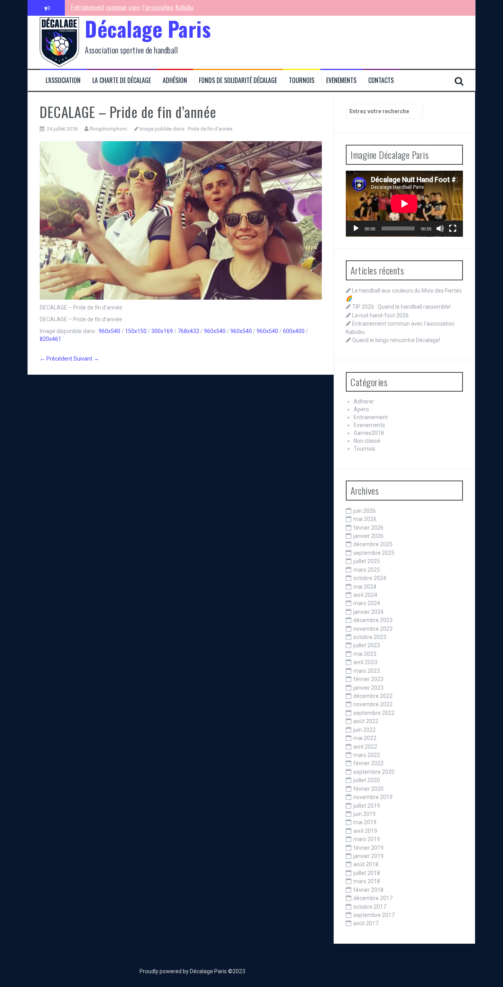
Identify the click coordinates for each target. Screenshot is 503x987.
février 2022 (368, 763)
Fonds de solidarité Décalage (238, 80)
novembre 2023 (373, 629)
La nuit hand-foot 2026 (380, 315)
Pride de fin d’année (210, 129)
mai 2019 (364, 822)
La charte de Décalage (121, 80)
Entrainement (371, 417)
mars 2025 (366, 570)
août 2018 (365, 864)
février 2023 (368, 679)
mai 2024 (364, 587)
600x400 (294, 331)
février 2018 (368, 890)
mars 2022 (366, 755)
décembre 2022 (373, 696)
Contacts (381, 80)
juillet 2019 (366, 806)
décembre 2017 (373, 898)
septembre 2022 (374, 713)
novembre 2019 (373, 797)
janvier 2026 (368, 536)
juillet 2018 (366, 873)
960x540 (109, 331)
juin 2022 (364, 730)
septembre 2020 (374, 772)
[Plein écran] (453, 228)
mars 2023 (366, 671)
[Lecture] (356, 228)
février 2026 (368, 528)
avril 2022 (365, 747)
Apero (361, 409)
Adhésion (175, 80)
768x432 (188, 331)
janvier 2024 (368, 612)
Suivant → (86, 358)
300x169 (162, 331)
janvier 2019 (368, 856)
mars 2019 (366, 839)
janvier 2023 (368, 688)
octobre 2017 (369, 907)
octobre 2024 (369, 578)
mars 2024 (366, 603)
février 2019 (368, 848)
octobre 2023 (369, 637)
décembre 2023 (373, 620)
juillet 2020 (366, 780)
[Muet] (440, 228)
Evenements (341, 80)
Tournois (301, 80)
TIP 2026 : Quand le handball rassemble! (401, 307)
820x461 (50, 339)
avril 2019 (365, 831)
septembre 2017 (374, 915)
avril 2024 (365, 595)
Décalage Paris (148, 28)
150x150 (136, 331)
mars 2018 (366, 881)
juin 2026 (364, 511)
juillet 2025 (366, 561)
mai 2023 (364, 654)
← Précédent (56, 358)
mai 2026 (364, 519)
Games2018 (369, 433)
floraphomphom (108, 129)
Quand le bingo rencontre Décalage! (396, 340)
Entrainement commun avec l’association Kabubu (132, 7)
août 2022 (365, 721)
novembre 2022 (373, 704)
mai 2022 (364, 738)
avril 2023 (365, 662)
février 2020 (368, 789)
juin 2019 (364, 814)
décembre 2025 (373, 544)
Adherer (364, 401)
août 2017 (365, 923)
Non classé (367, 441)
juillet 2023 (366, 645)
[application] (404, 204)
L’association (63, 80)
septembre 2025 (374, 553)
